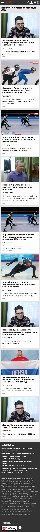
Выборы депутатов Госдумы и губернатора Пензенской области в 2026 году (19, 469)
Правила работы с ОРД (10, 459)
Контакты (20, 466)
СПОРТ (4, 56)
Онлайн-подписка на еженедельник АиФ (18, 453)
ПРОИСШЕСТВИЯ (8, 251)
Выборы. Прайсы (8, 466)
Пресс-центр (27, 448)
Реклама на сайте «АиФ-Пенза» (13, 456)
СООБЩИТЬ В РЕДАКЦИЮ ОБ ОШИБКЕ (15, 472)
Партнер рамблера (17, 523)
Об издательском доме (10, 448)
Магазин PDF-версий (9, 451)
